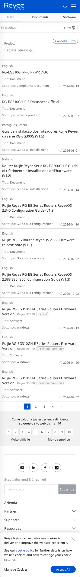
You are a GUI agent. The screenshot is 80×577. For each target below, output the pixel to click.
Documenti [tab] (40, 17)
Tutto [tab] (10, 17)
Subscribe (67, 489)
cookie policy (25, 550)
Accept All (63, 569)
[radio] (9, 432)
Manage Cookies (16, 569)
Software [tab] (69, 17)
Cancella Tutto (65, 41)
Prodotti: (10, 43)
